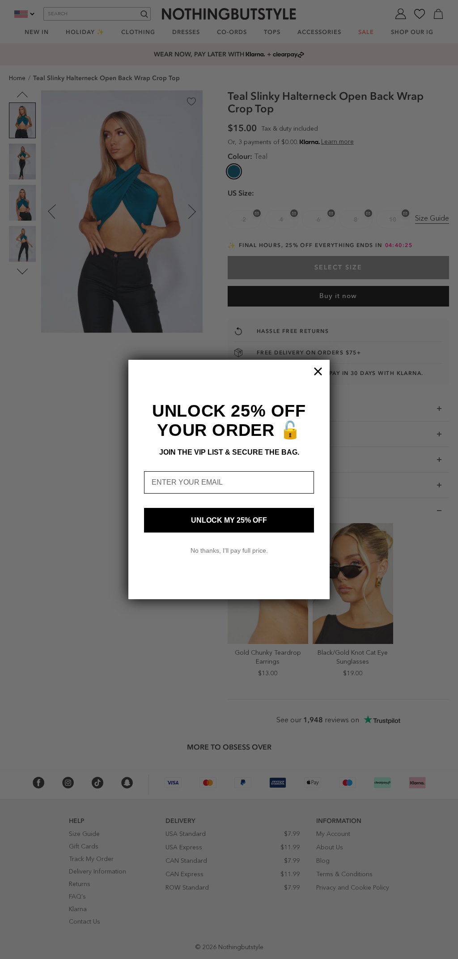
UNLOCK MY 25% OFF (229, 520)
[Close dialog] (318, 371)
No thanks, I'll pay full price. (229, 550)
